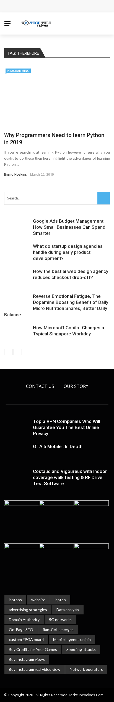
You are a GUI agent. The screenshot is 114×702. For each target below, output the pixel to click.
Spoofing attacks (81, 649)
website (38, 599)
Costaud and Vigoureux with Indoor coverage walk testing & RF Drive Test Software (70, 477)
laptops (15, 599)
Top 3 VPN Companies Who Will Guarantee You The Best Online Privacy (66, 427)
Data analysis (67, 609)
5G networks (60, 619)
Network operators (86, 669)
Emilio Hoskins (15, 174)
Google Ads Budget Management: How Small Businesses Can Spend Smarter (69, 227)
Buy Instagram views (27, 659)
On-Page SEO (21, 629)
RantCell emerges (58, 629)
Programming (18, 71)
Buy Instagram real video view (34, 669)
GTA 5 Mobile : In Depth (57, 446)
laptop (60, 599)
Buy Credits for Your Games (33, 649)
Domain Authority (24, 619)
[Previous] (8, 352)
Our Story (76, 386)
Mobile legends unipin (72, 639)
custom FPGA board (26, 639)
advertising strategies (28, 609)
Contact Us (40, 386)
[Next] (18, 352)
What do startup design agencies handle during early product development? (68, 252)
